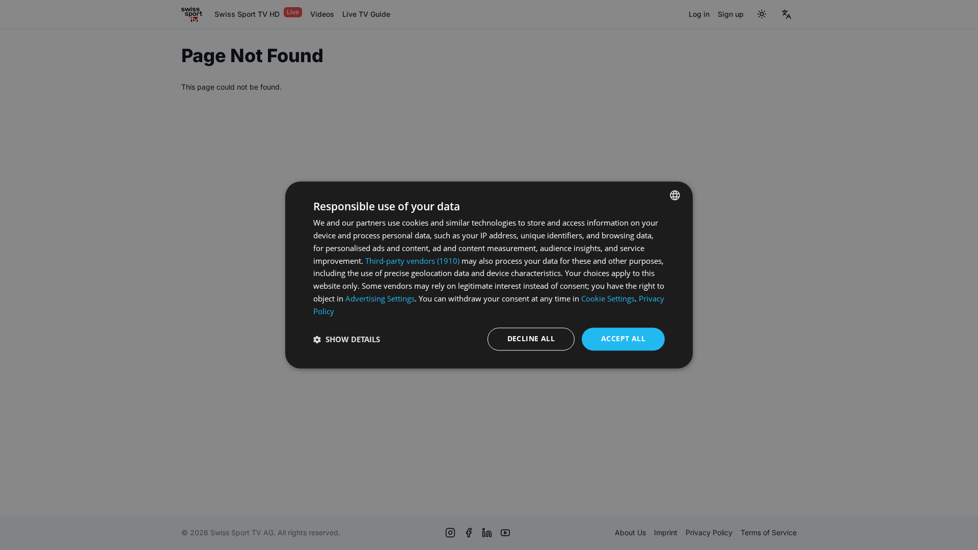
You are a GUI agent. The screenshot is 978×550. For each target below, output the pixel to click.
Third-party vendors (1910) (412, 261)
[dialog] (489, 274)
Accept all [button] (623, 339)
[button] (346, 339)
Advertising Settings (380, 298)
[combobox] (675, 195)
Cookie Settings (608, 298)
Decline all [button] (531, 339)
